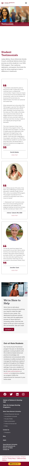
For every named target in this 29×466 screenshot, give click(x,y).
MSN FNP (14, 155)
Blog (4, 436)
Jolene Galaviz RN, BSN (14, 213)
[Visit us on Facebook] (5, 395)
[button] (14, 463)
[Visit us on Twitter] (12, 395)
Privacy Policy (11, 458)
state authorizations (13, 371)
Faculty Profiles (9, 418)
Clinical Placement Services (12, 414)
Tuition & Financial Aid (10, 423)
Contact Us (6, 429)
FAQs (6, 426)
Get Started (8, 329)
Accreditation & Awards (11, 416)
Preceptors (7, 432)
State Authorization (10, 421)
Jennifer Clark (14, 267)
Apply (4, 440)
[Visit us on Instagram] (23, 395)
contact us (7, 373)
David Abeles (14, 152)
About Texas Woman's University (12, 411)
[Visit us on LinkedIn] (18, 395)
